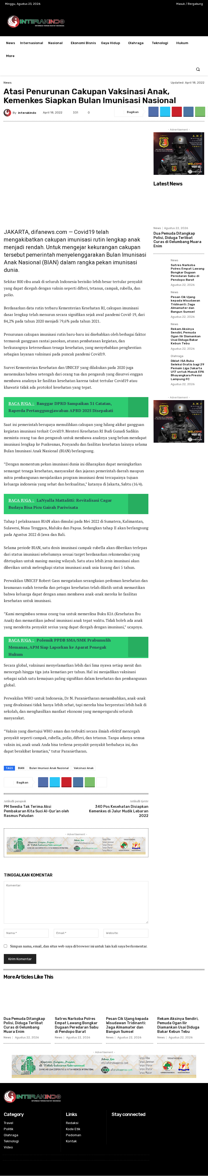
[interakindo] (8, 113)
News (8, 82)
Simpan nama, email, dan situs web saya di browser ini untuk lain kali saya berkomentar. (78, 946)
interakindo (27, 112)
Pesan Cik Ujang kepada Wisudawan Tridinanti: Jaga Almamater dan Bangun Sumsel (185, 304)
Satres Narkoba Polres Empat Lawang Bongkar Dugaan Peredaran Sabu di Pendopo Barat (187, 272)
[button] (198, 69)
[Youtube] (165, 4)
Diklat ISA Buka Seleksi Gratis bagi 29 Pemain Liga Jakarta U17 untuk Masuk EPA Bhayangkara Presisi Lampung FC (187, 370)
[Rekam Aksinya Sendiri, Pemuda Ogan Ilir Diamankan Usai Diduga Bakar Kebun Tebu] (160, 330)
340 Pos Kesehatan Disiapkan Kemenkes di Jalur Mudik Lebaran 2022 (118, 811)
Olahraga (177, 356)
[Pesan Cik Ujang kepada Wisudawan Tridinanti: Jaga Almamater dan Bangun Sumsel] (160, 298)
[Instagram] (149, 4)
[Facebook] (141, 4)
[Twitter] (157, 4)
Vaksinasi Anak (84, 768)
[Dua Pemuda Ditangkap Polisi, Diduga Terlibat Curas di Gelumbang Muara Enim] (178, 206)
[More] (101, 782)
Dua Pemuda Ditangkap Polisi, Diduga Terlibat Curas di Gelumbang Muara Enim (177, 239)
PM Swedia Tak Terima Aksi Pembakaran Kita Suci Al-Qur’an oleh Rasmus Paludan (36, 811)
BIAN (21, 768)
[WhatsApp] (200, 112)
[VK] (188, 112)
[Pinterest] (177, 112)
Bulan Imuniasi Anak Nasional (49, 768)
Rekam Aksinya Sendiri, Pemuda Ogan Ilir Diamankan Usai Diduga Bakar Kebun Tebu (186, 336)
